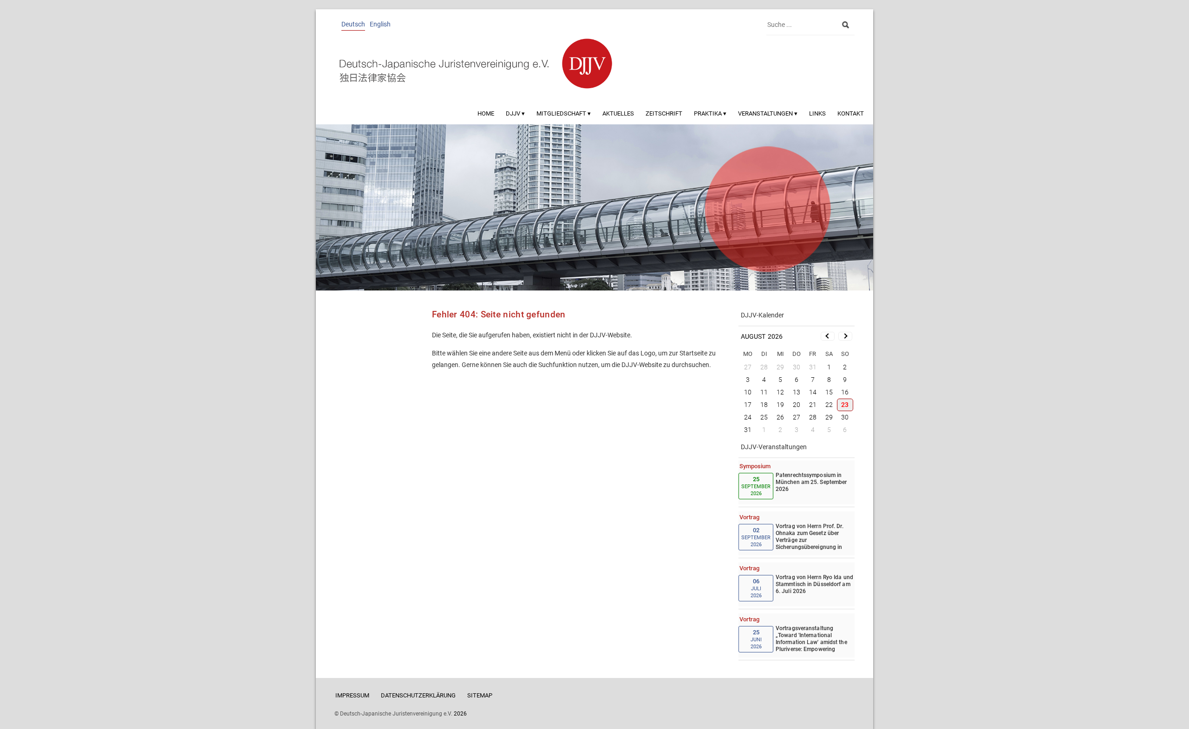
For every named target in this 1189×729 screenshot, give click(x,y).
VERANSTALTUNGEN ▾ (767, 113)
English (380, 24)
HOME (485, 113)
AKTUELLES (618, 113)
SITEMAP (479, 695)
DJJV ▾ (515, 113)
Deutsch (353, 24)
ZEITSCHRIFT (664, 113)
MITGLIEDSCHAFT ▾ (563, 113)
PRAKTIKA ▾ (710, 113)
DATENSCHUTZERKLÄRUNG (418, 695)
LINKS (817, 113)
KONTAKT (850, 113)
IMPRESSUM (352, 695)
